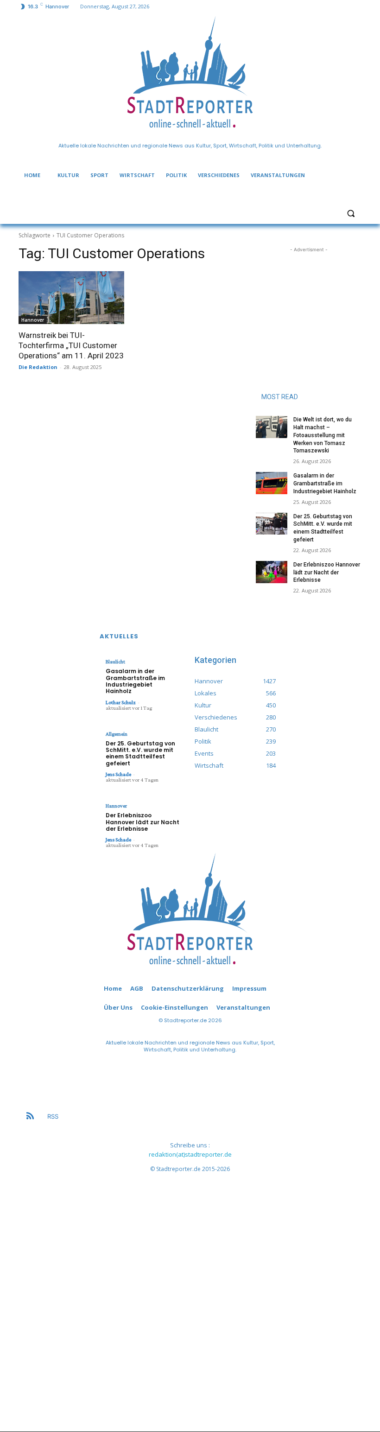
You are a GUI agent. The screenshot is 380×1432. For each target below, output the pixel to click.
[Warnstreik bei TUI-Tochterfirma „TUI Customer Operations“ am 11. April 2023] (71, 297)
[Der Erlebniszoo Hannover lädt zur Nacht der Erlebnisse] (271, 572)
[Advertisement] (308, 301)
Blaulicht (115, 661)
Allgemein (116, 734)
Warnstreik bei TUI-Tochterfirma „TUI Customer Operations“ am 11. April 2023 (71, 345)
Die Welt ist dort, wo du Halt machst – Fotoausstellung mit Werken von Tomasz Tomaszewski (322, 435)
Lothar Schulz (121, 702)
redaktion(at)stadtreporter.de (190, 1154)
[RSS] (30, 1116)
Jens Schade (118, 774)
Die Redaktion (38, 366)
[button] (350, 213)
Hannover (32, 320)
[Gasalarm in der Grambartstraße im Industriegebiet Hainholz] (271, 483)
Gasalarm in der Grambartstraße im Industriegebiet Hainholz (324, 483)
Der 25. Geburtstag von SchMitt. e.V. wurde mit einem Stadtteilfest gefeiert (140, 753)
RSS (52, 1116)
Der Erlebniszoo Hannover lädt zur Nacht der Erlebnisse (326, 572)
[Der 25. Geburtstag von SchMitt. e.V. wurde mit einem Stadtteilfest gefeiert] (271, 524)
